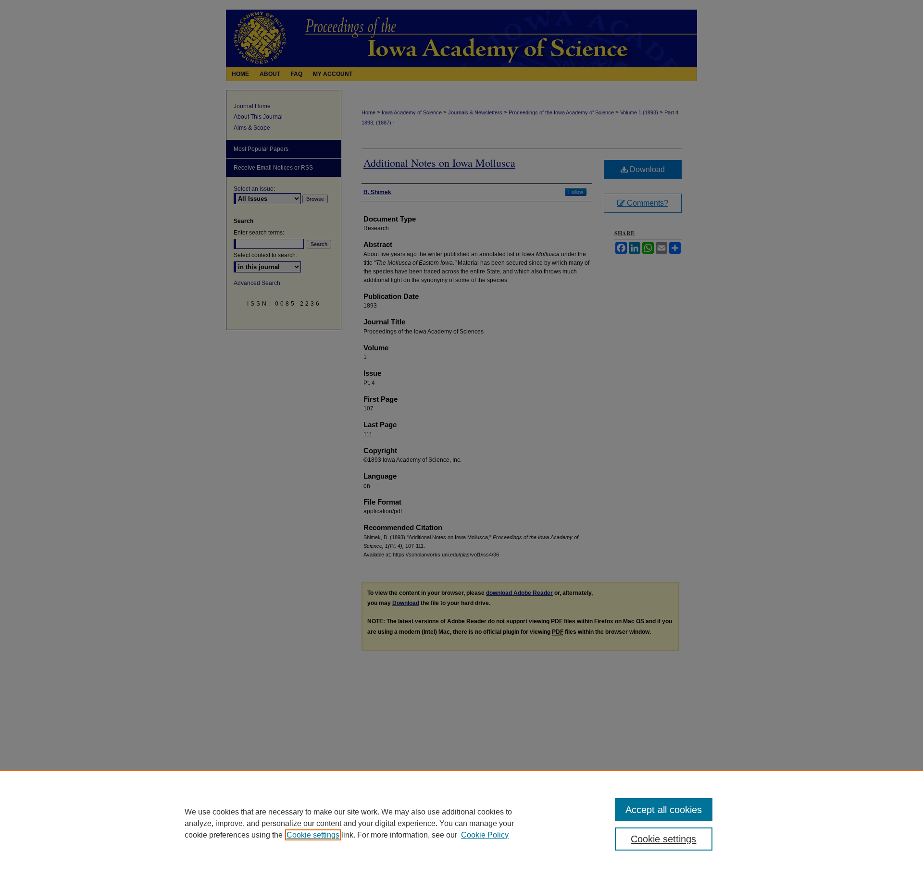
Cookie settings (313, 835)
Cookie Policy (485, 835)
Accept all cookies (663, 809)
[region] (461, 823)
